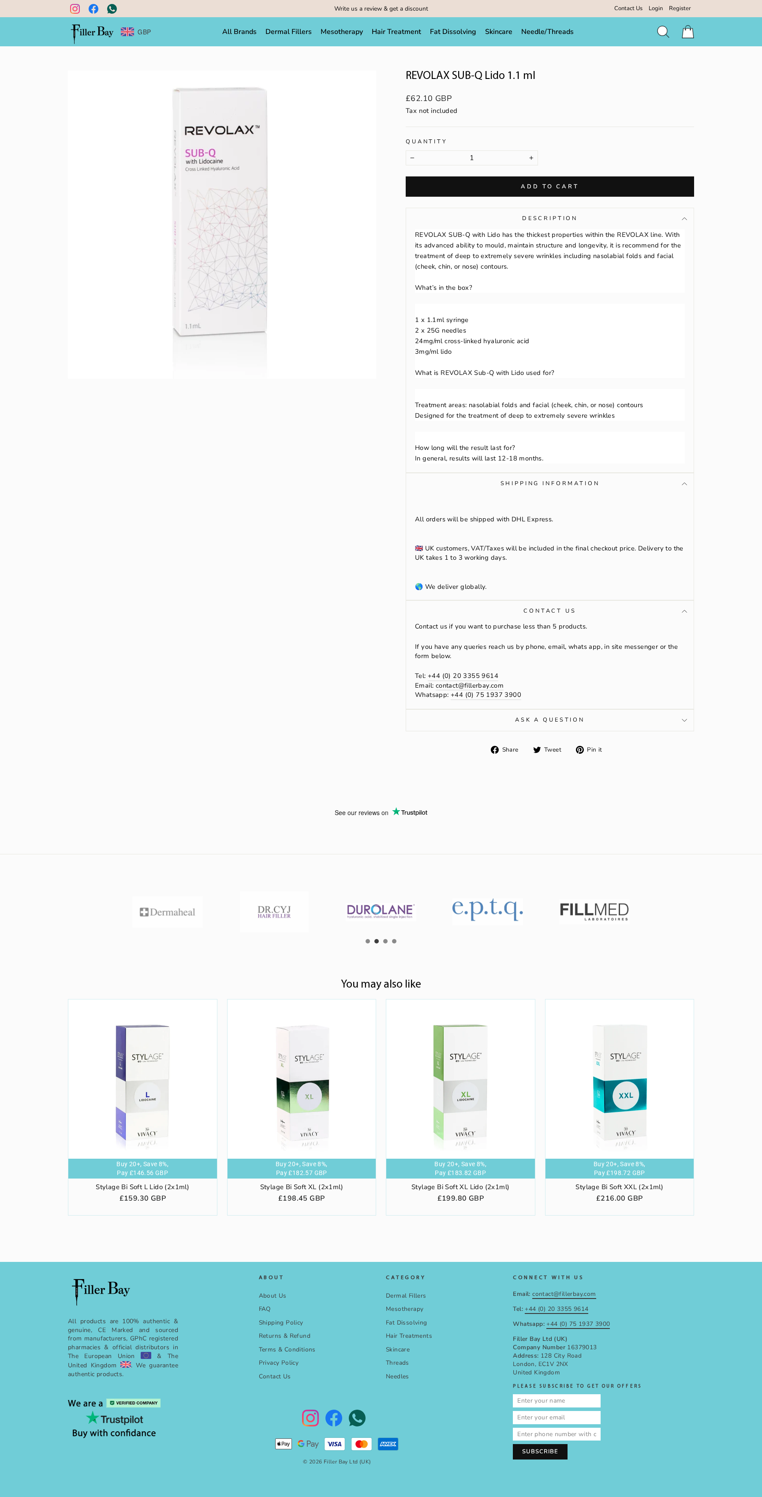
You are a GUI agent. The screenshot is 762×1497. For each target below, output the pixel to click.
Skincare (498, 32)
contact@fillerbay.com (470, 685)
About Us (273, 1295)
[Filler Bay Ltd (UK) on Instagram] (75, 9)
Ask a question (550, 720)
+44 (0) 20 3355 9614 (463, 675)
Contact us (549, 611)
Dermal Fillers (288, 32)
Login (656, 8)
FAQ (265, 1309)
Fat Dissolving (453, 32)
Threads (397, 1363)
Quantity (427, 142)
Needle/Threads (547, 32)
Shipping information (550, 483)
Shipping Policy (281, 1322)
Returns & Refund (284, 1336)
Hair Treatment (396, 32)
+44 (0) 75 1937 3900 (486, 694)
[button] (367, 941)
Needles (397, 1376)
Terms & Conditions (287, 1349)
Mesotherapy (342, 32)
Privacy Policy (279, 1363)
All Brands (239, 32)
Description (550, 218)
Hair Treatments (409, 1336)
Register (680, 8)
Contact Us (628, 8)
